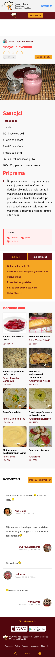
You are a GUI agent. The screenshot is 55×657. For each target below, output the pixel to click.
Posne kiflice (14, 276)
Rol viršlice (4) (14, 293)
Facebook (8, 646)
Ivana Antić (34, 601)
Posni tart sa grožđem (19, 282)
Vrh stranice (26, 621)
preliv (27, 237)
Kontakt (22, 639)
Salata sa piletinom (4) (40, 444)
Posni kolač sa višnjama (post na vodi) (27, 271)
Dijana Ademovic (25, 41)
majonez (15, 241)
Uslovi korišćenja (41, 637)
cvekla (14, 237)
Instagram (35, 646)
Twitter (17, 646)
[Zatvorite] (2, 6)
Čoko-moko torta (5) (18, 266)
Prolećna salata (15, 406)
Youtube (25, 646)
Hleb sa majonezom (40, 329)
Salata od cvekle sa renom (15, 329)
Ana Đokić (20, 511)
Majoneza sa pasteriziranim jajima (15, 444)
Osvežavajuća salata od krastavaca (40, 406)
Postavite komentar (40, 479)
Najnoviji (15, 256)
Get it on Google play (37, 629)
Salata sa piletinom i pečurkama (15, 367)
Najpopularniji (40, 256)
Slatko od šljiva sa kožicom (22, 287)
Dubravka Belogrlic (29, 546)
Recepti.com (5, 637)
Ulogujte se (35, 15)
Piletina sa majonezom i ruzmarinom (40, 367)
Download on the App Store (19, 629)
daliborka (20, 574)
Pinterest (44, 646)
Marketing (13, 639)
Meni (27, 653)
